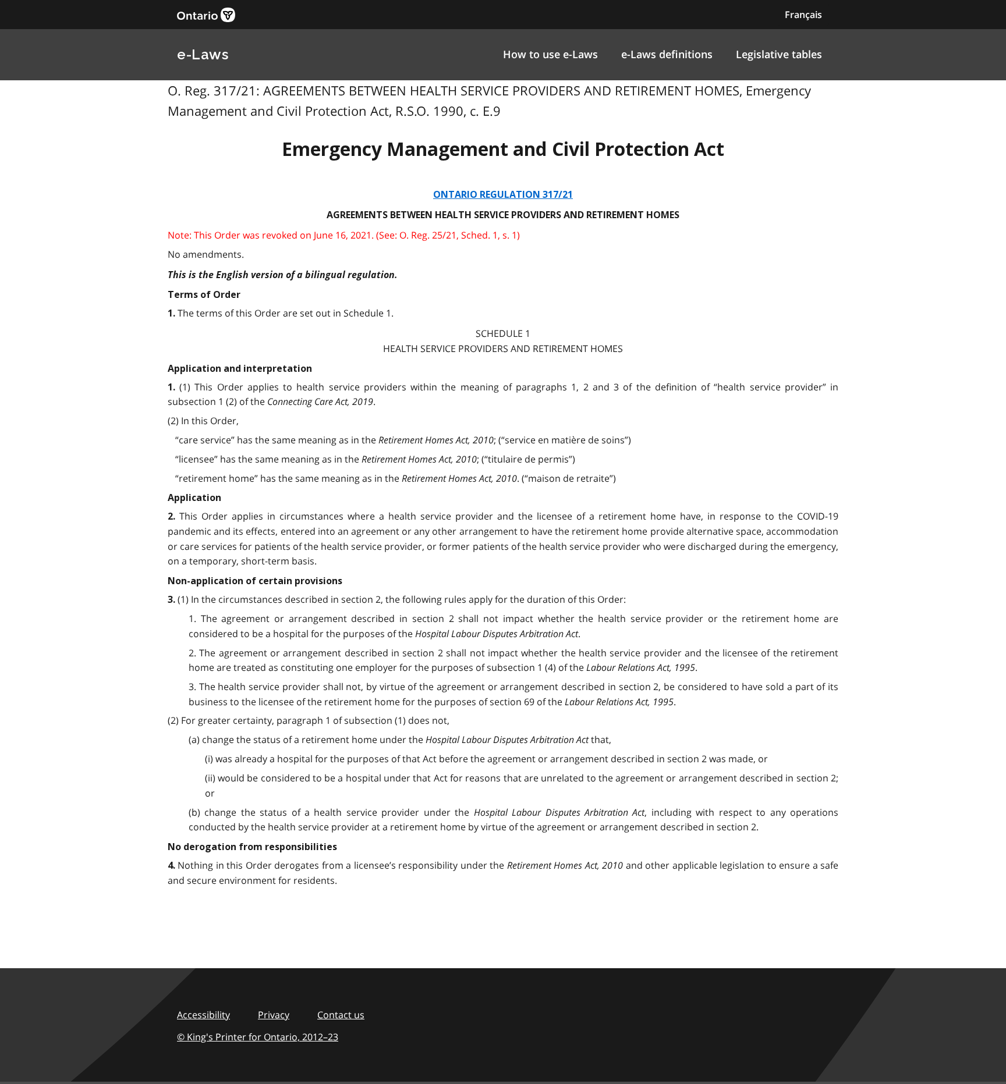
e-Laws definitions (667, 54)
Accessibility (203, 1014)
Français (803, 14)
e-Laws (202, 54)
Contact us (340, 1014)
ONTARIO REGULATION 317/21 (503, 194)
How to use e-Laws (550, 54)
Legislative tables (779, 54)
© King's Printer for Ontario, (257, 1036)
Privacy (273, 1014)
